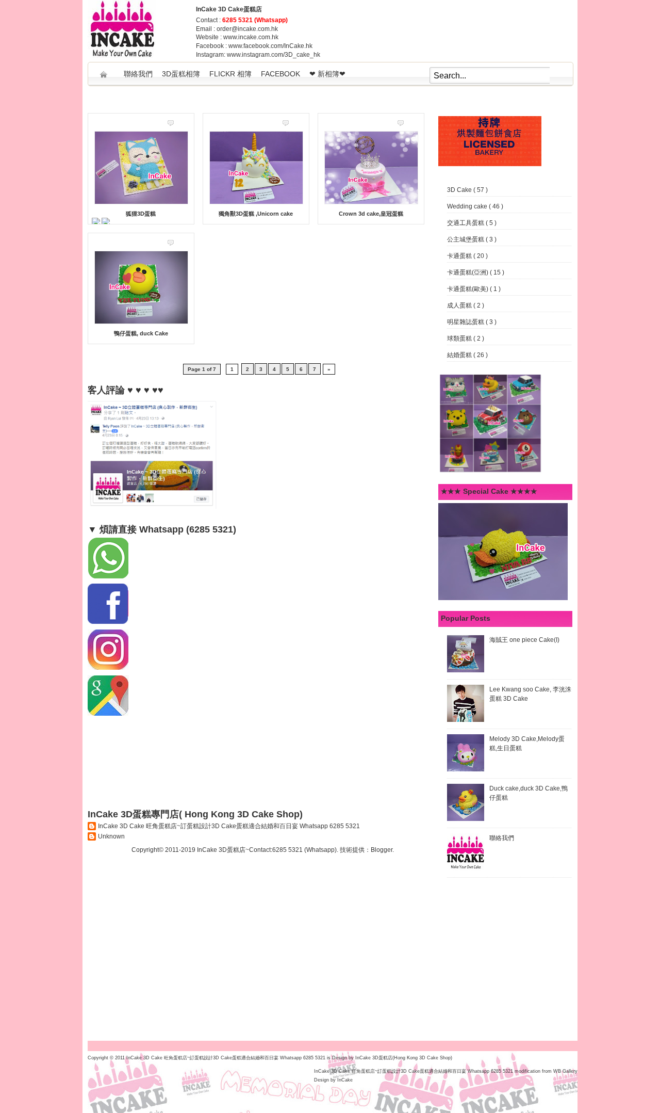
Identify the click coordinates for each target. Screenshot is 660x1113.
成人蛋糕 (460, 305)
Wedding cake (468, 206)
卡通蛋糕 (460, 256)
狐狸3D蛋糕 (141, 214)
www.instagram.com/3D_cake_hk (273, 54)
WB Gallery (565, 1071)
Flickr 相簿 (230, 74)
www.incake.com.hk (250, 37)
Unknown (111, 836)
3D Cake (460, 189)
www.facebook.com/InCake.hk (270, 46)
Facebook (280, 74)
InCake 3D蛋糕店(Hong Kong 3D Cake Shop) (403, 1057)
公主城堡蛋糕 (466, 239)
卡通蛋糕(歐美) (468, 289)
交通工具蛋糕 (466, 223)
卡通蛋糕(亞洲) (468, 272)
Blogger (381, 849)
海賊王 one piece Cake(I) (524, 639)
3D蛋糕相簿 (181, 74)
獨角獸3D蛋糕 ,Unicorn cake (256, 214)
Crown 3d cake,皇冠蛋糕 (371, 214)
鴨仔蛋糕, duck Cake (141, 333)
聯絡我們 (138, 74)
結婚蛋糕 (460, 355)
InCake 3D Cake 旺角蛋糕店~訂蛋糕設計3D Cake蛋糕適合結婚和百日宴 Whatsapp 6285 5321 (229, 826)
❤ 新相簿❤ (327, 74)
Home (103, 70)
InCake (345, 1080)
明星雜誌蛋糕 (466, 322)
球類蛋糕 (460, 338)
